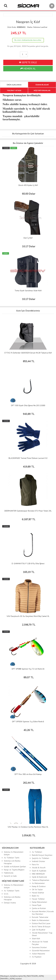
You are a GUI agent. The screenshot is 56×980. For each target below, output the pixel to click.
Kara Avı (35, 864)
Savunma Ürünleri (39, 947)
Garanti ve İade (10, 876)
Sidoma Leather (40, 27)
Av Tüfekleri (37, 852)
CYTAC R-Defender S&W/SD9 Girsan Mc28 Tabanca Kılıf (28, 353)
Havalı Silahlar (38, 892)
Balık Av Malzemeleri (40, 920)
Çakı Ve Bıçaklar (38, 929)
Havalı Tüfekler (38, 899)
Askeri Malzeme (38, 953)
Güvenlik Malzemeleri (41, 950)
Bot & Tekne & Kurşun (41, 926)
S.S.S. (6, 894)
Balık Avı (35, 896)
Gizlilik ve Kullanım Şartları (15, 866)
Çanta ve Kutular (39, 908)
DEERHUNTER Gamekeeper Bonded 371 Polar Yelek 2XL (28, 511)
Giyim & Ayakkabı (39, 871)
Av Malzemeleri (38, 883)
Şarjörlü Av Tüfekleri (40, 858)
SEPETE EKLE (29, 62)
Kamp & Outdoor (39, 886)
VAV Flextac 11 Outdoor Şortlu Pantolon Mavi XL (28, 827)
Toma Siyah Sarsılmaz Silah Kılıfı (28, 290)
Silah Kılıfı (36, 938)
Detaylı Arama (10, 902)
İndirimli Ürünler (38, 861)
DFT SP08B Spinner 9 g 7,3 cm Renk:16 (28, 669)
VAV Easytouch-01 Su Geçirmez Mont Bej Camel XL (28, 616)
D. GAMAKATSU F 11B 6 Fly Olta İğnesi (28, 563)
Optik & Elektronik (39, 877)
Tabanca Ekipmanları (40, 880)
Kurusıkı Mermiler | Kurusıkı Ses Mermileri (43, 912)
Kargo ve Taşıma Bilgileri (14, 870)
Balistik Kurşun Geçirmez (42, 855)
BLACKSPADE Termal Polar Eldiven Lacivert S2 (28, 458)
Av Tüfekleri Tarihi (11, 858)
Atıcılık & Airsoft (38, 867)
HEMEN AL (29, 68)
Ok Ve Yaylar (37, 889)
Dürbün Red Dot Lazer (41, 923)
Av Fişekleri (36, 957)
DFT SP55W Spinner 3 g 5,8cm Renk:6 (28, 721)
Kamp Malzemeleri (39, 902)
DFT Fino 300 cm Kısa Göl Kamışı (28, 774)
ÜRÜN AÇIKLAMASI (14, 85)
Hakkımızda (8, 873)
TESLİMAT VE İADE (14, 90)
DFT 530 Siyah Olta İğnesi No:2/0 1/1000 (28, 405)
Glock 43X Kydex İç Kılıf (28, 185)
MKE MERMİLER (38, 874)
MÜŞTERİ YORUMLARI (42, 90)
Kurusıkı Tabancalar (40, 917)
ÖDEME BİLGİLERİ (42, 85)
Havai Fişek (36, 905)
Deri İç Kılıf (28, 238)
